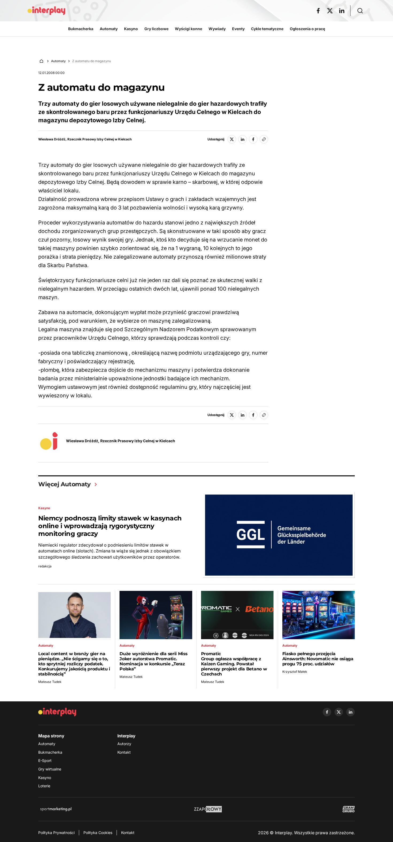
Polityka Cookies (97, 832)
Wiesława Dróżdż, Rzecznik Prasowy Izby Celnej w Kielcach (85, 139)
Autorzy (124, 743)
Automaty (58, 61)
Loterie (44, 786)
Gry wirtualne (49, 769)
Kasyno (44, 777)
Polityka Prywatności (56, 832)
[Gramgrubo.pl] (348, 809)
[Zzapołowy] (208, 809)
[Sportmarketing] (56, 809)
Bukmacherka (50, 752)
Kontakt (124, 752)
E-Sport (45, 760)
